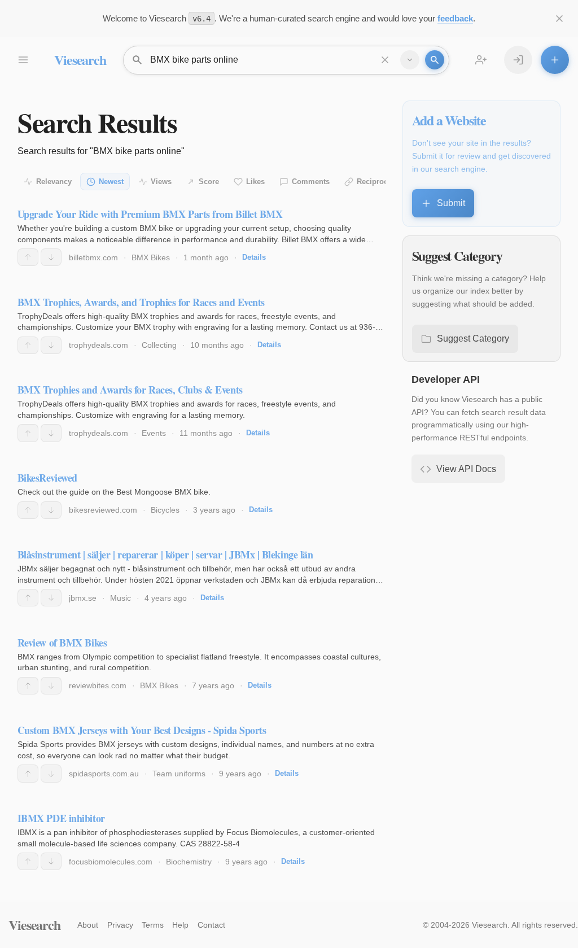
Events (154, 433)
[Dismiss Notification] (559, 18)
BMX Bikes (151, 257)
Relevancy (54, 181)
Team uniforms (178, 773)
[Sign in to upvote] (27, 257)
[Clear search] (385, 59)
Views (161, 181)
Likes (255, 181)
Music (120, 597)
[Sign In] (518, 60)
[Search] (434, 59)
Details (254, 257)
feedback (455, 18)
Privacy (120, 924)
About (87, 924)
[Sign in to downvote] (51, 257)
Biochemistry (189, 861)
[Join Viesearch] (481, 60)
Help (180, 924)
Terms (153, 924)
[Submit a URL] (555, 60)
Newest (111, 181)
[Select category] (409, 59)
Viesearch (80, 59)
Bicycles (165, 509)
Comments (311, 181)
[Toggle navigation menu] (22, 60)
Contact (211, 924)
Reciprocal (375, 181)
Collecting (159, 345)
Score (209, 181)
